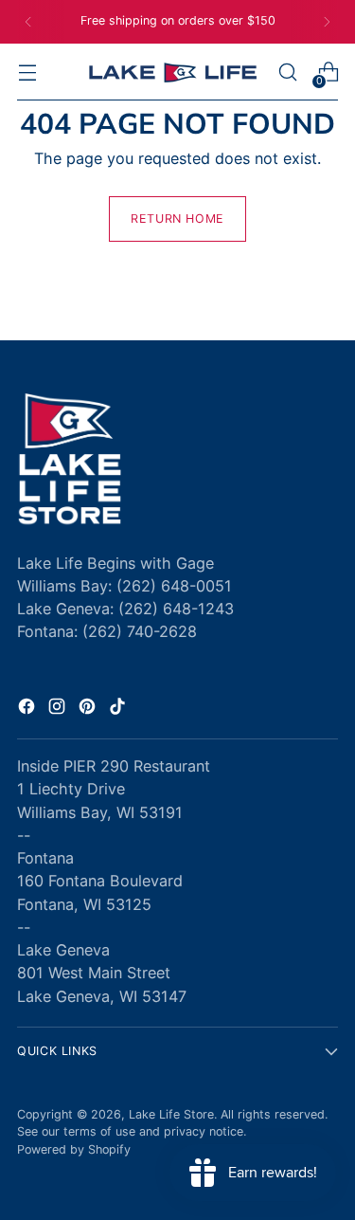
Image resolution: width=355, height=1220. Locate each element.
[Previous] (28, 22)
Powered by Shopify (74, 1149)
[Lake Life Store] (172, 72)
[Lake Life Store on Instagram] (58, 709)
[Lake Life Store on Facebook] (28, 709)
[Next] (326, 22)
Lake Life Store (171, 1114)
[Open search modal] (287, 72)
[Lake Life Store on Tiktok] (119, 709)
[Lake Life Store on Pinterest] (89, 709)
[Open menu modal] (27, 72)
